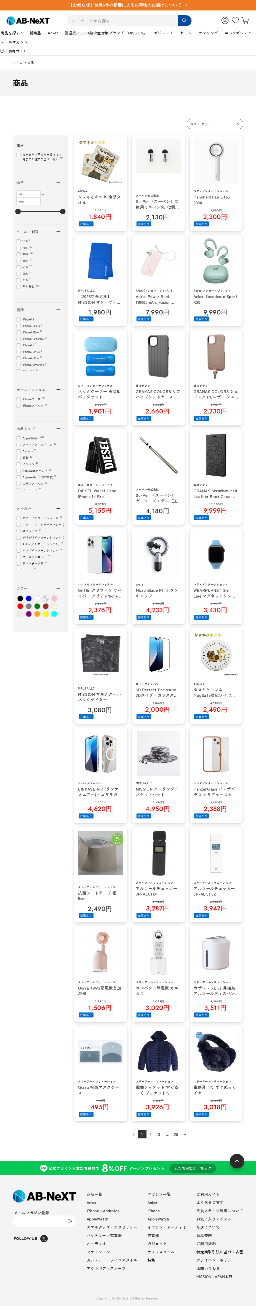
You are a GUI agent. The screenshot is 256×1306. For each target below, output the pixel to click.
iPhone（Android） (104, 1210)
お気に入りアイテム (214, 1218)
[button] (215, 124)
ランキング (208, 32)
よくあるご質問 (210, 1202)
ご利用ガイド (16, 50)
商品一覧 (94, 1194)
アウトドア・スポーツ (106, 1268)
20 (176, 1134)
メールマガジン (14, 42)
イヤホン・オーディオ (167, 1227)
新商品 (35, 32)
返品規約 (204, 1235)
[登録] (70, 1221)
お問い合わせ (208, 1268)
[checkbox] (20, 598)
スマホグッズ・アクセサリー (112, 1227)
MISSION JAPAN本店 (214, 1276)
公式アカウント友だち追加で (128, 1168)
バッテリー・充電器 (104, 1235)
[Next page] (184, 1134)
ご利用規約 (206, 1243)
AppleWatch (97, 1218)
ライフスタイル (161, 1251)
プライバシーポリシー (216, 1260)
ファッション (98, 1251)
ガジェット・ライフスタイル (112, 1260)
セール (186, 32)
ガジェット (164, 32)
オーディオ (96, 1243)
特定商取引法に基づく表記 (219, 1251)
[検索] (185, 20)
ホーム (18, 63)
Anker (53, 32)
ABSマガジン (236, 32)
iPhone (154, 1210)
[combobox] (129, 20)
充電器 (153, 1235)
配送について (208, 1227)
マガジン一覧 (159, 1194)
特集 (151, 1260)
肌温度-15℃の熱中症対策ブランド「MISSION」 (105, 32)
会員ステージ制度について (219, 1210)
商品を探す (10, 32)
